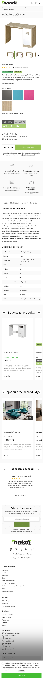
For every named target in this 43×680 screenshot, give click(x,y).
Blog (3, 578)
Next (39, 312)
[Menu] (40, 3)
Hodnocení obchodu (8, 581)
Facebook (10, 549)
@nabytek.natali (32, 549)
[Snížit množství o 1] (4, 147)
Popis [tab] (5, 203)
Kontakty (5, 570)
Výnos (4, 625)
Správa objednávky (8, 591)
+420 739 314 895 (23, 558)
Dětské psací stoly (25, 252)
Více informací (36, 667)
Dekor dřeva (30, 259)
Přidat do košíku (28, 147)
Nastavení (21, 670)
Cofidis (34, 153)
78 (20, 269)
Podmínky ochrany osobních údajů (13, 586)
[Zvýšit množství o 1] (12, 147)
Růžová (22, 261)
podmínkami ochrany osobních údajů (21, 531)
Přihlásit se (21, 525)
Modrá (27, 261)
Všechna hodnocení (21, 67)
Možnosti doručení (11, 139)
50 (20, 273)
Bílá (21, 259)
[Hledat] (31, 3)
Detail (38, 376)
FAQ (3, 588)
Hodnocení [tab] (14, 203)
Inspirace (5, 575)
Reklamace (5, 620)
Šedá (24, 259)
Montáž (4, 623)
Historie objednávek (8, 606)
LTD (34, 223)
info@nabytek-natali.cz (23, 554)
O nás (4, 573)
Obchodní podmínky (8, 583)
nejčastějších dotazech (28, 155)
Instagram (21, 549)
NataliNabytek (16, 549)
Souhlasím (21, 675)
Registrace (5, 603)
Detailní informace (8, 83)
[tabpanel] (17, 349)
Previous (4, 312)
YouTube (26, 549)
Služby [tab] (25, 203)
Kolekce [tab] (33, 203)
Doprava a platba (7, 615)
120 (21, 265)
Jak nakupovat (6, 617)
